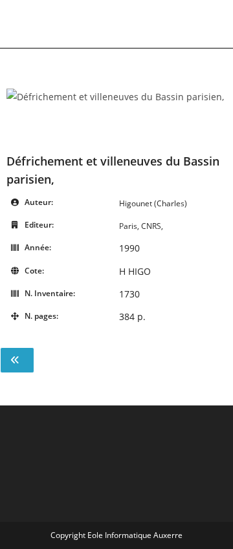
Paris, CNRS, (141, 226)
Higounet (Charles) (153, 203)
